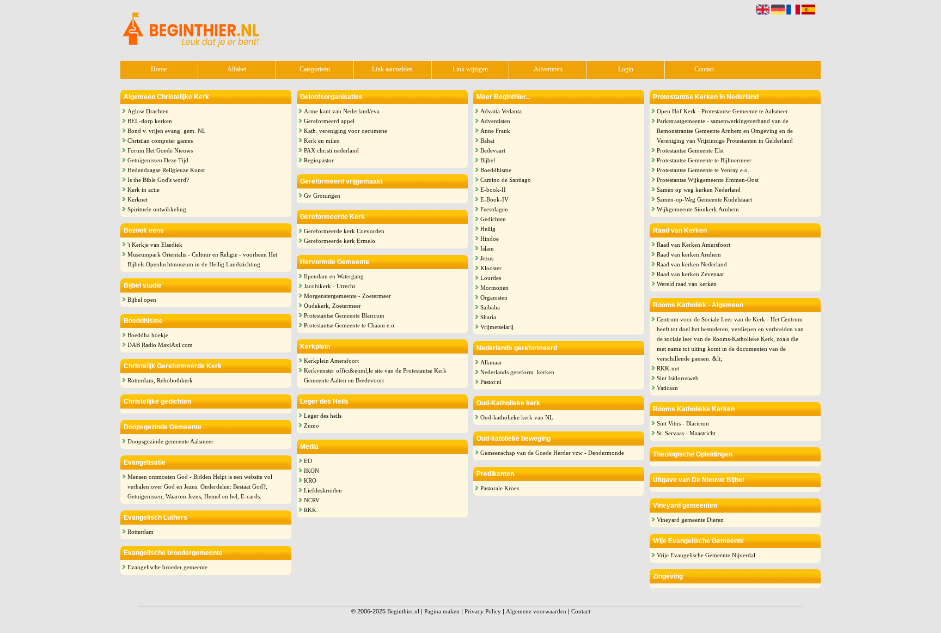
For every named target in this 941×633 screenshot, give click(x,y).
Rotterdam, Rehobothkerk (160, 380)
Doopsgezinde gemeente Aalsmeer (170, 441)
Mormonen (494, 287)
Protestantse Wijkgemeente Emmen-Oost (708, 179)
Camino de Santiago (505, 179)
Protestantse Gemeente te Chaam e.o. (350, 325)
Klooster (491, 268)
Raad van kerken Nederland (692, 264)
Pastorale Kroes (499, 488)
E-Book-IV (494, 199)
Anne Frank (495, 130)
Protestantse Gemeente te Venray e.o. (703, 170)
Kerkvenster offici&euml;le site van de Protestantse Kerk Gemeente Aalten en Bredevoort (375, 375)
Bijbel (487, 160)
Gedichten (493, 219)
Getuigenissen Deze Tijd (157, 160)
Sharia (488, 317)
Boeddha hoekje (147, 335)
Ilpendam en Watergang (334, 276)
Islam (487, 248)
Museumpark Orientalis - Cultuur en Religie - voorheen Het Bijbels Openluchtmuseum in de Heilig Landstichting (202, 259)
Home (159, 69)
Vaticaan (667, 388)
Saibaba (490, 307)
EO (308, 461)
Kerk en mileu (322, 140)
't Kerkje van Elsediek (154, 244)
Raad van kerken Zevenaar (690, 274)
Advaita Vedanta (501, 111)
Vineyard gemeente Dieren (690, 519)
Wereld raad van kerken (687, 284)
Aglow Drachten (148, 111)
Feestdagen (494, 209)
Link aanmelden (392, 69)
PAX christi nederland (331, 150)
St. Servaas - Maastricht (686, 433)
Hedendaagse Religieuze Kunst (166, 170)
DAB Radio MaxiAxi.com (160, 345)
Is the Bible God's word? (158, 179)
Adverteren (548, 69)
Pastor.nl (491, 382)
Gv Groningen (322, 195)
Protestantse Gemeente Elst (690, 150)
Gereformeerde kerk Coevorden (344, 231)
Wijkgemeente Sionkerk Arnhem (698, 209)
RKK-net (668, 368)
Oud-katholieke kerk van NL (516, 417)
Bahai (487, 140)
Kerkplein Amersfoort (331, 360)
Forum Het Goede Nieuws (160, 150)
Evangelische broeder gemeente (167, 567)
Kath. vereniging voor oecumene (345, 130)
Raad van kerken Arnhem (689, 254)
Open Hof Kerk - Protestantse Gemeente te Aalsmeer (722, 111)
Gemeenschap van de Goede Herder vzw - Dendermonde (552, 452)
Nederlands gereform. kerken (517, 372)
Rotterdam (140, 531)
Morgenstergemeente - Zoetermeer (347, 296)
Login (625, 69)
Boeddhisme (495, 170)
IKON (311, 470)
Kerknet (137, 199)
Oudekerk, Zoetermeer (332, 305)
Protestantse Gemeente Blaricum (344, 315)
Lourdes (490, 278)
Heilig (488, 229)
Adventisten (495, 121)
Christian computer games (160, 140)
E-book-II (493, 189)
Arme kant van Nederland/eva (342, 111)
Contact (704, 69)
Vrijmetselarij (497, 327)
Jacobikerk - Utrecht (329, 286)
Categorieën (315, 69)
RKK (310, 510)
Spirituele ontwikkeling (156, 209)
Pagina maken (442, 611)
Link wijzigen (470, 69)
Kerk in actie (143, 189)
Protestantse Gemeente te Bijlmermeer (704, 160)
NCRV (312, 500)
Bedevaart (492, 150)
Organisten (494, 297)
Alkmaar (491, 362)
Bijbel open (141, 299)
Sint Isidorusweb (678, 378)
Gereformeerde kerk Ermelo (339, 241)
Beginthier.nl (403, 611)
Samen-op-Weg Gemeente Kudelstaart (704, 199)
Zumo (311, 425)
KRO (310, 480)
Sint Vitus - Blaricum (683, 423)
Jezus (486, 258)
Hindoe (489, 238)
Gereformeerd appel (329, 121)
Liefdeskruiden (323, 490)
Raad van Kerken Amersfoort (693, 244)
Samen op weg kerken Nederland (699, 189)
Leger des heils (322, 415)
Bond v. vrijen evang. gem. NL (166, 130)
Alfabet (236, 69)
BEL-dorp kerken (149, 121)
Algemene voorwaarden (536, 611)
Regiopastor (319, 160)
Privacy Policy (483, 611)
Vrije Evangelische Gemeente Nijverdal (706, 555)
